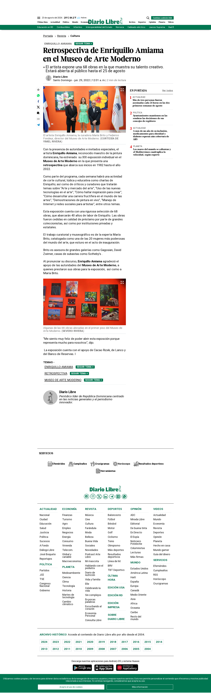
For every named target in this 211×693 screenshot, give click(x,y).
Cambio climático (67, 603)
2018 (113, 642)
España (134, 581)
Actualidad (55, 22)
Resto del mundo (135, 618)
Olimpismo (114, 545)
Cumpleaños (160, 570)
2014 (159, 642)
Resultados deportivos (114, 555)
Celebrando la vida (93, 589)
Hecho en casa (161, 545)
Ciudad (44, 519)
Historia (66, 590)
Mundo (75, 22)
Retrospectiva (55, 373)
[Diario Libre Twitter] (99, 496)
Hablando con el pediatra (94, 567)
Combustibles (63, 27)
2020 (90, 642)
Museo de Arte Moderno (62, 380)
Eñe (87, 583)
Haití (133, 577)
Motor (111, 528)
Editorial (135, 523)
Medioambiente (71, 572)
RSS (155, 574)
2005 (136, 649)
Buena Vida (91, 541)
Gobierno (45, 590)
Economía (85, 22)
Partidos (44, 570)
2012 (56, 649)
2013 (44, 649)
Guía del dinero (161, 554)
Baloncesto (114, 515)
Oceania (135, 607)
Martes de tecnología (68, 596)
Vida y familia (92, 579)
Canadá (134, 590)
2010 (79, 649)
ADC (132, 515)
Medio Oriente (138, 594)
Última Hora (42, 22)
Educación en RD (45, 27)
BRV (110, 565)
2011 (67, 649)
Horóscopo (159, 579)
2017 (124, 642)
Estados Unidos (139, 568)
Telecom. (67, 550)
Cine (87, 519)
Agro (65, 523)
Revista (132, 22)
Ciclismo (113, 537)
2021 (79, 642)
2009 (90, 649)
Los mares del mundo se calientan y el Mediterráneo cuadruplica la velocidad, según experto (152, 152)
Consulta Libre (93, 620)
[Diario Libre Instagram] (92, 496)
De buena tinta (138, 528)
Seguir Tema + (84, 43)
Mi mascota (92, 561)
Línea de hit (114, 561)
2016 (136, 642)
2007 (113, 649)
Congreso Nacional (45, 585)
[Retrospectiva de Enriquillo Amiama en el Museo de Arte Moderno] (38, 95)
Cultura (89, 523)
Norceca (120, 27)
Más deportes (116, 550)
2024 (44, 642)
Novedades (91, 550)
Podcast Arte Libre (92, 555)
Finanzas (67, 515)
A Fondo (44, 545)
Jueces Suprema (157, 27)
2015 (147, 642)
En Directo (136, 532)
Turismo (67, 519)
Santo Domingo (62, 80)
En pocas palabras (90, 601)
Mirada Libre (137, 519)
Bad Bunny (173, 27)
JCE (42, 574)
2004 (147, 649)
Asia (132, 599)
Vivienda (67, 545)
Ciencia (66, 577)
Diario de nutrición (90, 574)
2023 (56, 642)
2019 (101, 642)
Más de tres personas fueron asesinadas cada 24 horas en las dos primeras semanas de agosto (151, 103)
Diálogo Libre (47, 550)
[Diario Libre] (105, 21)
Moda (88, 532)
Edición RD (115, 595)
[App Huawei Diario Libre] (127, 667)
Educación (45, 523)
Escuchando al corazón (93, 607)
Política (66, 22)
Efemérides (160, 566)
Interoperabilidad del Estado (99, 27)
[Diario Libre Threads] (118, 496)
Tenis (111, 541)
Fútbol (111, 519)
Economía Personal (90, 614)
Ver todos (167, 90)
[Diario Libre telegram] (111, 496)
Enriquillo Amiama (58, 367)
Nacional (45, 515)
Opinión (152, 22)
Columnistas (137, 548)
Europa (134, 586)
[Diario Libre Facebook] (86, 496)
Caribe (134, 612)
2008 (101, 649)
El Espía (134, 537)
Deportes (142, 22)
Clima (65, 581)
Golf (110, 532)
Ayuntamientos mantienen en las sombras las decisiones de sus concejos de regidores (150, 118)
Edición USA (116, 587)
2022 (67, 642)
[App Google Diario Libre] (82, 667)
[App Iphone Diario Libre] (104, 667)
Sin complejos (93, 595)
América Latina (139, 572)
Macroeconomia (71, 561)
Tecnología (68, 586)
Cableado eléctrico (136, 27)
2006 (124, 649)
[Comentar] (38, 112)
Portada (48, 36)
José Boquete (48, 554)
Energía (66, 537)
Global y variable (66, 555)
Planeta (162, 22)
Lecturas (135, 552)
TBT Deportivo (116, 570)
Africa (133, 603)
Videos (171, 22)
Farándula (90, 528)
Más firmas (137, 556)
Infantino (77, 27)
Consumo (67, 541)
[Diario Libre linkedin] (105, 496)
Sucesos (45, 541)
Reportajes (46, 558)
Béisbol (112, 523)
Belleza (89, 537)
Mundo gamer (161, 550)
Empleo (66, 528)
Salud (43, 528)
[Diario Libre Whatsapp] (124, 496)
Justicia (44, 532)
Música (89, 515)
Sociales (90, 545)
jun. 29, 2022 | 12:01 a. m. (89, 80)
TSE (42, 579)
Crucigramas (160, 583)
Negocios (67, 532)
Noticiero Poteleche (136, 542)
